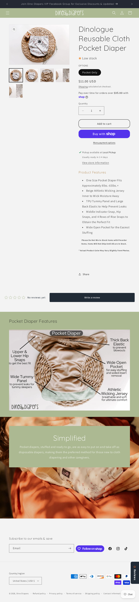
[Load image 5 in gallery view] (16, 91)
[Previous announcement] (7, 4)
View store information (95, 162)
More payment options (104, 142)
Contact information (113, 593)
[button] (8, 13)
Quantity (83, 103)
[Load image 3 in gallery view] (47, 75)
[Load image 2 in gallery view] (31, 75)
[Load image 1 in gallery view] (16, 75)
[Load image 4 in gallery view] (63, 75)
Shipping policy (92, 593)
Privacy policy (56, 593)
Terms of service (73, 593)
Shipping (83, 86)
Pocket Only (89, 72)
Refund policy (39, 593)
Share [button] (86, 274)
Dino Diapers (22, 593)
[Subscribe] (70, 548)
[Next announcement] (132, 4)
